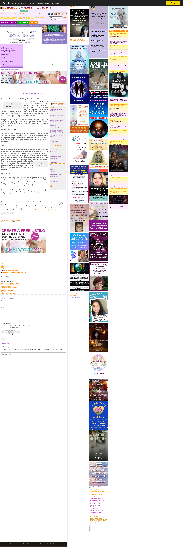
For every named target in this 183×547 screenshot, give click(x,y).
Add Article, (73, 39)
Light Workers (93, 521)
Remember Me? (7, 323)
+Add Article (13, 14)
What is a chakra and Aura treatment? (10, 283)
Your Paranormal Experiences (7, 61)
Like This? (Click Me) (7, 213)
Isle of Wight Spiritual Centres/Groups (8, 55)
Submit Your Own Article (7, 278)
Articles (7, 69)
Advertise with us (54, 164)
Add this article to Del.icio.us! (10, 270)
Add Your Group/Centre (76, 42)
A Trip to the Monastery (7, 290)
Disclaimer (55, 543)
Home (2, 47)
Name (2, 300)
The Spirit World (14, 69)
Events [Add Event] (97, 490)
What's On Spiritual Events (6, 51)
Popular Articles (95, 517)
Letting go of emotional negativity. (9, 287)
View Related (58, 145)
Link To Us (49, 543)
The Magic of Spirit (54, 139)
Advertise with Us (43, 543)
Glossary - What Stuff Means (56, 167)
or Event (81, 39)
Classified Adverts (5, 54)
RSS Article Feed (56, 185)
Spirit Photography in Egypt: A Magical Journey (117, 142)
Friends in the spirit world (56, 127)
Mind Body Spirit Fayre (94, 491)
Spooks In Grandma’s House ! (57, 112)
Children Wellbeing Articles (101, 519)
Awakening (92, 519)
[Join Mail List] (55, 63)
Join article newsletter (8, 325)
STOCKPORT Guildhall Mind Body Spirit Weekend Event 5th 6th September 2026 (118, 58)
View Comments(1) (15, 220)
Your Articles (4, 60)
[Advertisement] (33, 87)
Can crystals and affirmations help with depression (13, 284)
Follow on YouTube (54, 176)
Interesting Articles (102, 520)
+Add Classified (23, 14)
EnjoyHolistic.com (54, 171)
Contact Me (6, 265)
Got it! (173, 3)
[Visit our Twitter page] (52, 14)
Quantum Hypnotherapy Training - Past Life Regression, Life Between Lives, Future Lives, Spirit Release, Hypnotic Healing (118, 191)
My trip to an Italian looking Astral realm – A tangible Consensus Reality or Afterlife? (57, 131)
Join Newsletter (23, 22)
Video (77, 39)
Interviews (3, 64)
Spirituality (102, 491)
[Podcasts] (60, 14)
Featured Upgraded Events (94, 496)
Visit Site (111, 40)
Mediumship (100, 521)
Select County (73, 295)
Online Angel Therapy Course (8, 293)
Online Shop (16, 543)
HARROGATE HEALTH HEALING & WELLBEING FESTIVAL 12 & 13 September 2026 (119, 106)
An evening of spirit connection (117, 71)
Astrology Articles (98, 518)
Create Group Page (54, 153)
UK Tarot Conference (115, 177)
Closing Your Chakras (6, 289)
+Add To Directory (38, 14)
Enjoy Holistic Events (5, 58)
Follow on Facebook (54, 179)
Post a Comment (5, 220)
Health (95, 520)
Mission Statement (35, 543)
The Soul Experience (115, 45)
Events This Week (96, 495)
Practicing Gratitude (6, 286)
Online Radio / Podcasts (55, 156)
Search (64, 17)
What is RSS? (55, 187)
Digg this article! (7, 268)
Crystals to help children (7, 292)
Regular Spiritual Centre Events (7, 48)
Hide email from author (23, 325)
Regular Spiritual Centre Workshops (8, 50)
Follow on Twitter (54, 181)
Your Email (4, 304)
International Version (75, 293)
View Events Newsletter (8, 22)
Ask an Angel (53, 125)
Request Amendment (8, 267)
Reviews (3, 57)
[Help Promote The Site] (75, 297)
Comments (3, 307)
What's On (52, 169)
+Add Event (3, 14)
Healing (91, 520)
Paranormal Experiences (95, 522)
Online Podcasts (74, 7)
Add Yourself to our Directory (77, 40)
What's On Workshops (5, 53)
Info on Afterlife (53, 158)
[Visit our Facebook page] (49, 14)
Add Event (33, 22)
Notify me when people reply (10, 327)
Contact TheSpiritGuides (55, 174)
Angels (91, 518)
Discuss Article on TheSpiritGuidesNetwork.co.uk (15, 272)
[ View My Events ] (60, 8)
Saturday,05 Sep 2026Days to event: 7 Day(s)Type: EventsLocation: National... (97, 501)
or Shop (80, 7)
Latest (52, 107)
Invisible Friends (54, 141)
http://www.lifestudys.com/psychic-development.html (48, 210)
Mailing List (53, 151)
